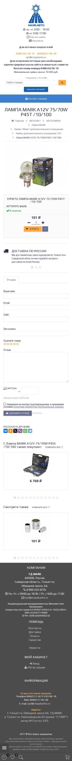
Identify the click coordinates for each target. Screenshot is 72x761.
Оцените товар (12, 340)
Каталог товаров (37, 98)
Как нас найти (37, 37)
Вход (35, 663)
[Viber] (20, 431)
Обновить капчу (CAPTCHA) (16, 398)
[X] (15, 431)
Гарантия (35, 640)
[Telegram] (30, 431)
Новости (34, 647)
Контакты (38, 40)
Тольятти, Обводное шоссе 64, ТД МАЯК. (35, 713)
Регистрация (36, 667)
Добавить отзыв (18, 413)
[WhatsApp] (25, 431)
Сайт (6, 314)
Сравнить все (52, 447)
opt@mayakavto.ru (36, 57)
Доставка (35, 632)
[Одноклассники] (10, 431)
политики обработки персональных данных (38, 406)
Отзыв (7, 350)
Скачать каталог (36, 89)
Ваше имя (9, 291)
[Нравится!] (45, 229)
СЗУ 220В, (42, 77)
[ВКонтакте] (5, 431)
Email (6, 303)
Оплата (34, 636)
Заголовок (9, 329)
